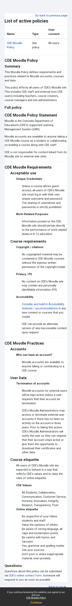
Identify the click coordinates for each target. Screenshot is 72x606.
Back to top (56, 587)
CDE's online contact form (25, 575)
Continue (36, 602)
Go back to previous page (51, 15)
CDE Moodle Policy (36, 597)
